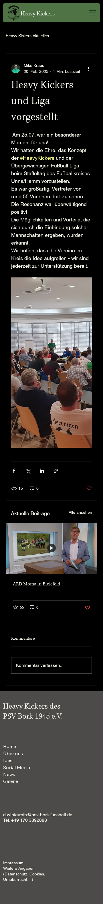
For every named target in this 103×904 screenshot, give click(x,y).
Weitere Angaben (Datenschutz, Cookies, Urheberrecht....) (24, 874)
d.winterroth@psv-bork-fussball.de (37, 814)
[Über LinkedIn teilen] (42, 470)
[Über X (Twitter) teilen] (28, 470)
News (9, 774)
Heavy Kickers (38, 14)
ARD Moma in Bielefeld (36, 584)
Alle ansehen (80, 512)
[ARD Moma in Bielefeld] (51, 548)
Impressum (13, 863)
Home (9, 746)
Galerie (10, 781)
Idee (8, 760)
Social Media (16, 767)
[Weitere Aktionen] (88, 68)
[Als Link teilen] (56, 470)
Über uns (13, 753)
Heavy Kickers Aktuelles (27, 35)
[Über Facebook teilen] (14, 470)
